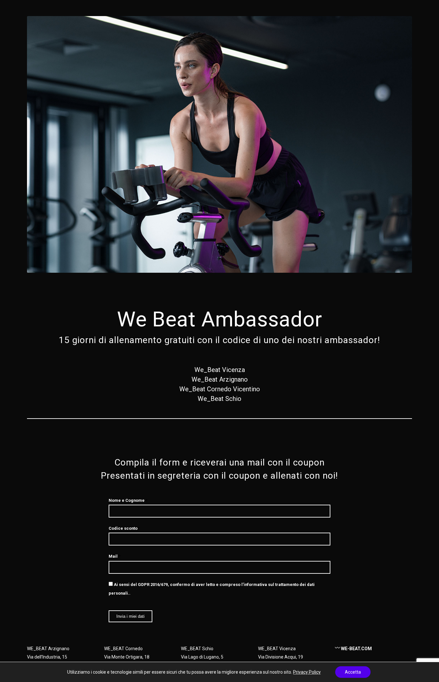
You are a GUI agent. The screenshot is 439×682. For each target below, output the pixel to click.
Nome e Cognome (128, 500)
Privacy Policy (307, 672)
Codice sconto (124, 528)
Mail (115, 556)
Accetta (353, 672)
